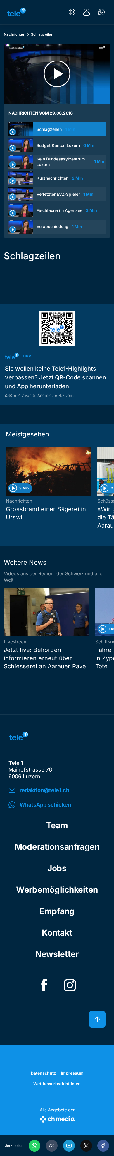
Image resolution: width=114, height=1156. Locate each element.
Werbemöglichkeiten (57, 890)
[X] (86, 1146)
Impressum (72, 1072)
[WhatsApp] (34, 1146)
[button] (52, 1146)
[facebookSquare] (44, 985)
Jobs (57, 868)
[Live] (72, 12)
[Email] (69, 1146)
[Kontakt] (101, 12)
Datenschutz (43, 1072)
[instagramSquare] (70, 985)
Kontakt (57, 933)
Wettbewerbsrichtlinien (57, 1083)
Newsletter (57, 954)
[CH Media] (57, 1118)
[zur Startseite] (16, 12)
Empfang (57, 911)
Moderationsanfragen (57, 847)
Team (57, 825)
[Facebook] (103, 1146)
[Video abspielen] (57, 74)
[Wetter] (86, 12)
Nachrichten (14, 34)
